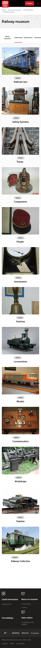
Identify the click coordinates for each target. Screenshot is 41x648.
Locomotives (20, 361)
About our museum (14, 10)
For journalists (26, 604)
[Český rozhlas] (35, 633)
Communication (20, 441)
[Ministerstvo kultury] (6, 633)
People (20, 241)
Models (20, 401)
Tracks (20, 162)
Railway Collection (20, 561)
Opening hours (7, 604)
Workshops (20, 481)
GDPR (12, 643)
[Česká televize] (25, 633)
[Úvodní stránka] (5, 4)
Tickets (29, 3)
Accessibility (20, 643)
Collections (18, 37)
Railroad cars (20, 82)
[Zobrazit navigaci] (38, 3)
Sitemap (5, 643)
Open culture (26, 618)
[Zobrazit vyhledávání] (18, 3)
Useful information (10, 600)
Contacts (37, 37)
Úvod (3, 10)
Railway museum (9, 12)
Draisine (20, 521)
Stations (20, 321)
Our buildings (7, 618)
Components (20, 201)
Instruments (20, 281)
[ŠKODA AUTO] (15, 633)
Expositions (28, 37)
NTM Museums (28, 10)
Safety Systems (20, 122)
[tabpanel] (20, 303)
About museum (7, 37)
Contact (24, 607)
